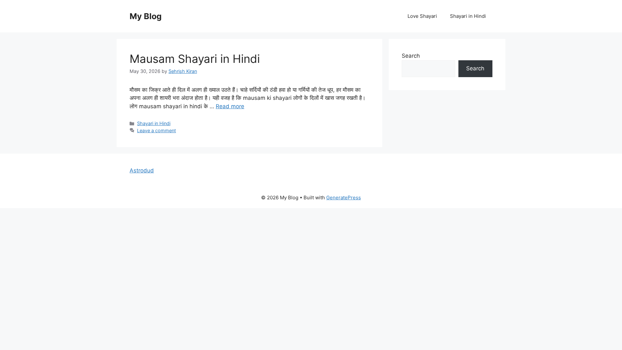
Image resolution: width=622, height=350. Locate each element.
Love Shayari (422, 16)
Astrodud (142, 170)
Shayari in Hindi (468, 16)
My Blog (146, 16)
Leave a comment (156, 130)
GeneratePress (343, 197)
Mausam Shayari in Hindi (195, 58)
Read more (230, 106)
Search (411, 55)
